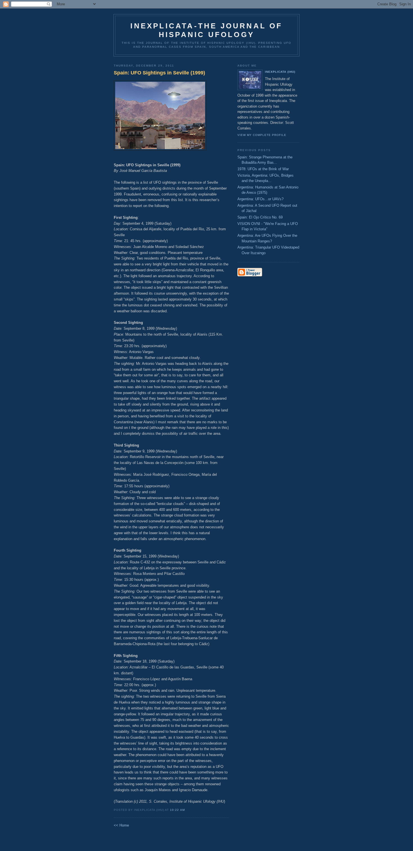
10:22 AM (177, 809)
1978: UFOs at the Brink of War (263, 169)
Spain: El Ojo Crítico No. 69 (260, 217)
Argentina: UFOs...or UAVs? (260, 199)
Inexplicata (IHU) (280, 71)
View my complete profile (261, 134)
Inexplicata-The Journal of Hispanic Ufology (206, 30)
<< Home (121, 825)
